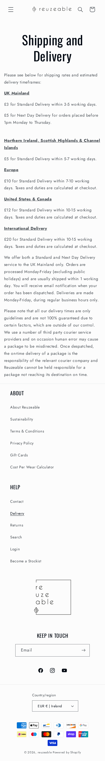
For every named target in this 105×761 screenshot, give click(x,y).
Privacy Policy (22, 443)
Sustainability (21, 419)
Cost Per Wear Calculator (32, 467)
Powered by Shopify (67, 752)
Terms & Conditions (27, 431)
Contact (16, 501)
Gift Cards (19, 455)
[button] (11, 9)
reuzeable (45, 752)
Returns (16, 525)
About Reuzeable (25, 407)
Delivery (17, 513)
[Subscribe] (83, 650)
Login (15, 549)
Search (16, 537)
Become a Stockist (26, 561)
